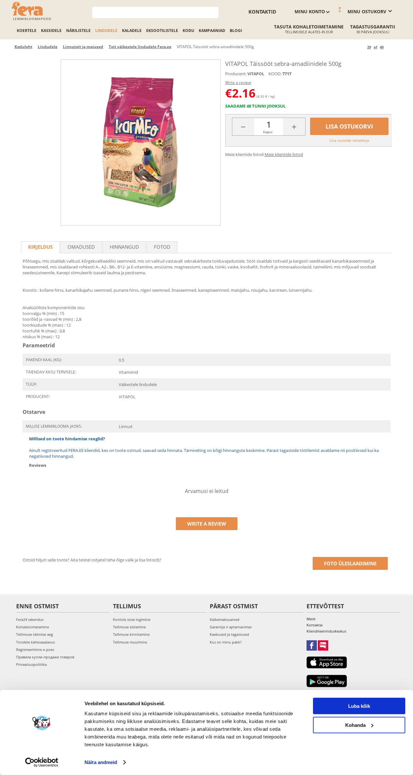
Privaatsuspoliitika (31, 664)
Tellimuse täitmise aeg (34, 634)
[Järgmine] (390, 47)
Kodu (188, 30)
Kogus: (268, 132)
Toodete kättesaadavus (35, 642)
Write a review (238, 82)
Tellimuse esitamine (129, 626)
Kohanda (355, 725)
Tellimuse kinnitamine (131, 634)
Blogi (236, 30)
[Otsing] (213, 12)
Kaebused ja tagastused (229, 634)
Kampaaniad (212, 30)
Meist (311, 618)
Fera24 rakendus (30, 619)
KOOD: (274, 74)
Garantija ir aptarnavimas (231, 626)
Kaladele (132, 30)
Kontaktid (262, 11)
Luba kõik (359, 706)
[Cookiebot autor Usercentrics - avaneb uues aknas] (42, 762)
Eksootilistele (162, 30)
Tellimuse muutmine (130, 642)
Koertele (26, 30)
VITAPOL (255, 74)
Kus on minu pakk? (226, 642)
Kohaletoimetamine (32, 626)
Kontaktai (315, 625)
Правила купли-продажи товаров (45, 657)
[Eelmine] (361, 47)
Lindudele (106, 30)
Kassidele (51, 30)
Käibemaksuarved (224, 619)
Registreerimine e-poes (35, 649)
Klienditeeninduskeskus (326, 631)
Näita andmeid (101, 762)
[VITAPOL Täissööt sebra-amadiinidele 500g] (140, 142)
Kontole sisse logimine (131, 619)
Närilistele (78, 30)
